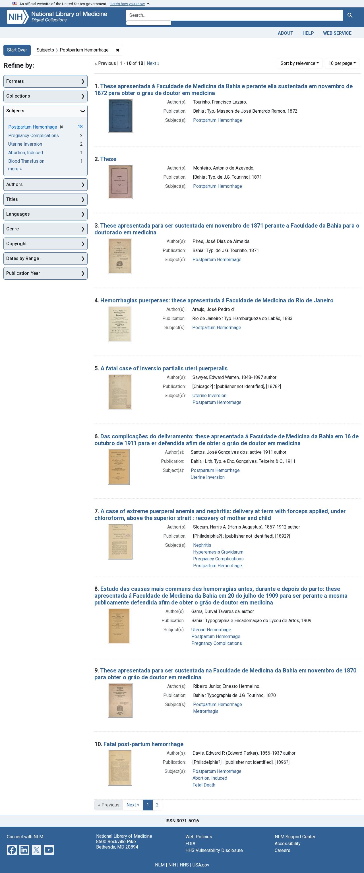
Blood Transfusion (26, 161)
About (285, 33)
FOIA (190, 843)
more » (15, 169)
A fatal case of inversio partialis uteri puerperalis (164, 368)
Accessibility (288, 843)
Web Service (337, 33)
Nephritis (202, 545)
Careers (282, 850)
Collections (18, 96)
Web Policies (198, 836)
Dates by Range (22, 258)
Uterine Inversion (209, 395)
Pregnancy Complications (218, 559)
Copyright (16, 243)
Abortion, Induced (210, 778)
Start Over (17, 50)
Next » (153, 63)
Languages (18, 214)
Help (308, 33)
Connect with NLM (25, 836)
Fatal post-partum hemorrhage (143, 744)
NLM (160, 865)
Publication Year (23, 273)
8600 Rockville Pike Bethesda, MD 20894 (117, 844)
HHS (184, 865)
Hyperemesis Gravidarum (218, 552)
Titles (12, 199)
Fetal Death (204, 785)
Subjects (15, 110)
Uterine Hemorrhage (211, 629)
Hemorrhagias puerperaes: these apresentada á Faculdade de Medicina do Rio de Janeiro (217, 300)
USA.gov (201, 865)
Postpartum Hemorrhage (217, 120)
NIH (172, 865)
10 (340, 63)
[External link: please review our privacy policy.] (12, 849)
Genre (12, 229)
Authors (14, 184)
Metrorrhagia (205, 711)
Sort (298, 63)
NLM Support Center (295, 836)
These (108, 159)
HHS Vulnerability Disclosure (214, 850)
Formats (15, 81)
